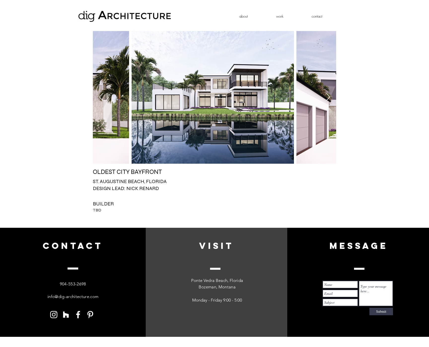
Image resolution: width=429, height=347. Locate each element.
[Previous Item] (101, 97)
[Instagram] (54, 314)
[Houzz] (66, 314)
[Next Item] (327, 97)
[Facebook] (78, 314)
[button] (279, 16)
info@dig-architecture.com (73, 296)
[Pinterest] (90, 314)
